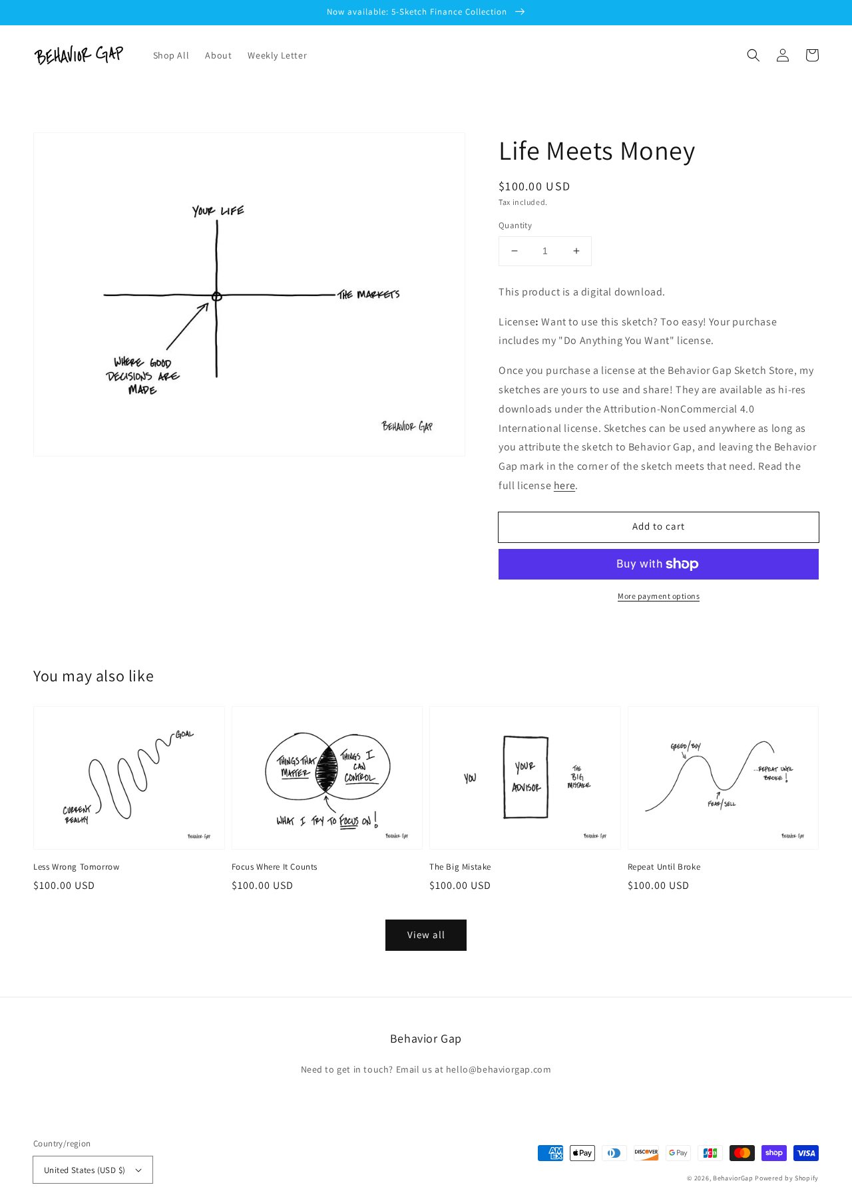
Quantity (515, 225)
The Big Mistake (460, 866)
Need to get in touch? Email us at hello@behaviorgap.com (426, 1069)
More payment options (659, 596)
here (564, 485)
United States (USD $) (84, 1170)
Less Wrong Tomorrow (76, 866)
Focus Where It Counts (275, 866)
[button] (753, 55)
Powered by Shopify (787, 1178)
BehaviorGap (733, 1178)
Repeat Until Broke (664, 866)
